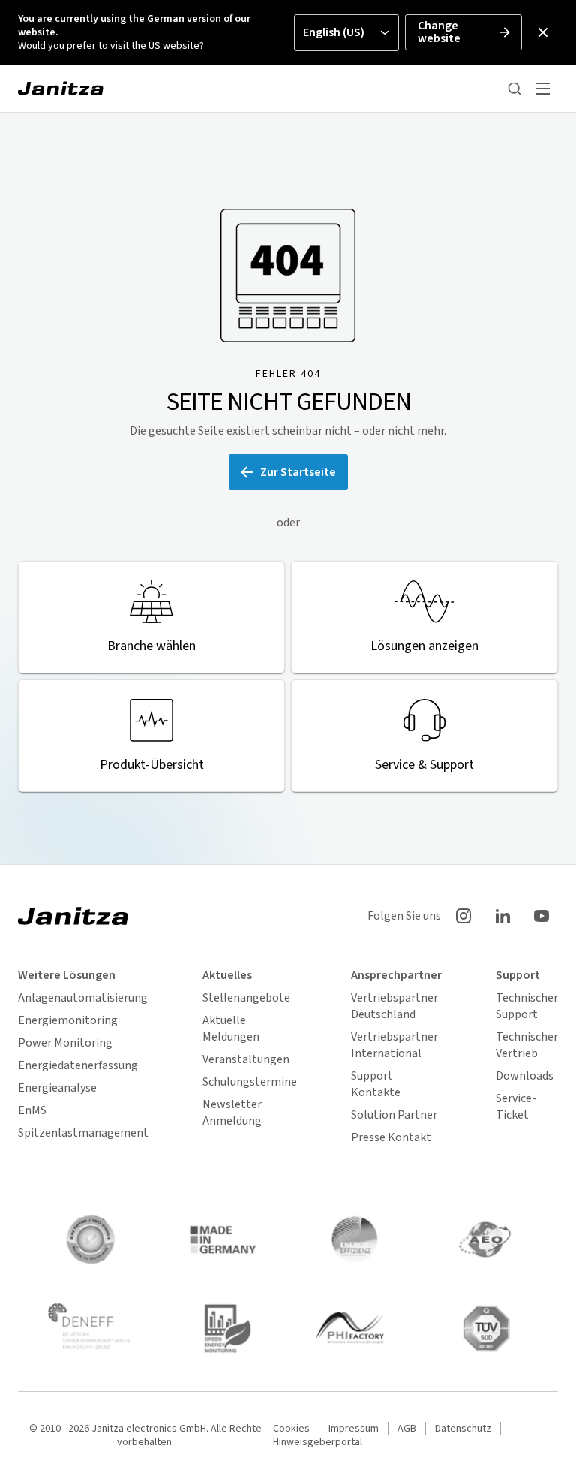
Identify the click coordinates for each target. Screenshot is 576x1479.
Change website (439, 32)
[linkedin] (502, 915)
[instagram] (463, 915)
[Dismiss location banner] (543, 32)
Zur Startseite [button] (298, 472)
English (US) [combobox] (333, 32)
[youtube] (541, 915)
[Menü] (543, 89)
